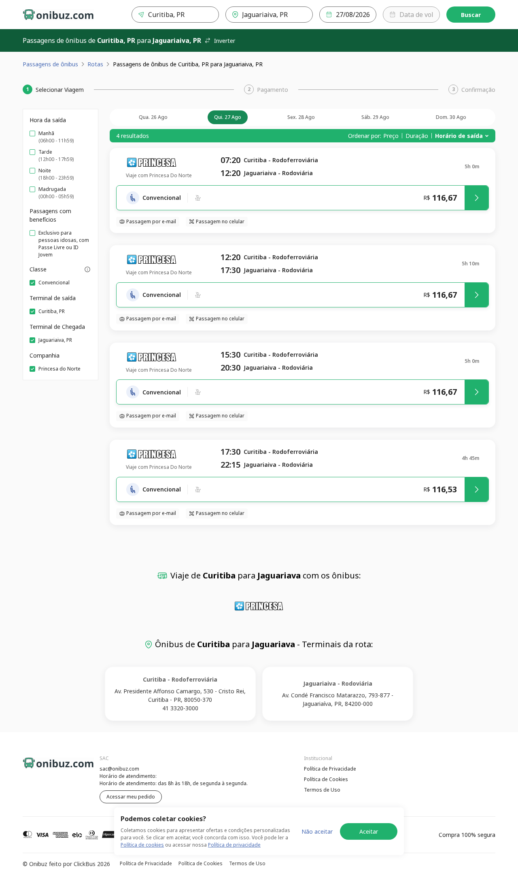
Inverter (224, 40)
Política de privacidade (234, 844)
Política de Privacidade (330, 768)
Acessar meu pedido (130, 796)
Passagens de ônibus (50, 64)
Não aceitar (317, 831)
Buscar (471, 15)
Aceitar (368, 831)
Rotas (95, 64)
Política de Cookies (326, 779)
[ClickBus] (45, 768)
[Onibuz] (58, 14)
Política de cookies (142, 844)
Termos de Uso (322, 789)
